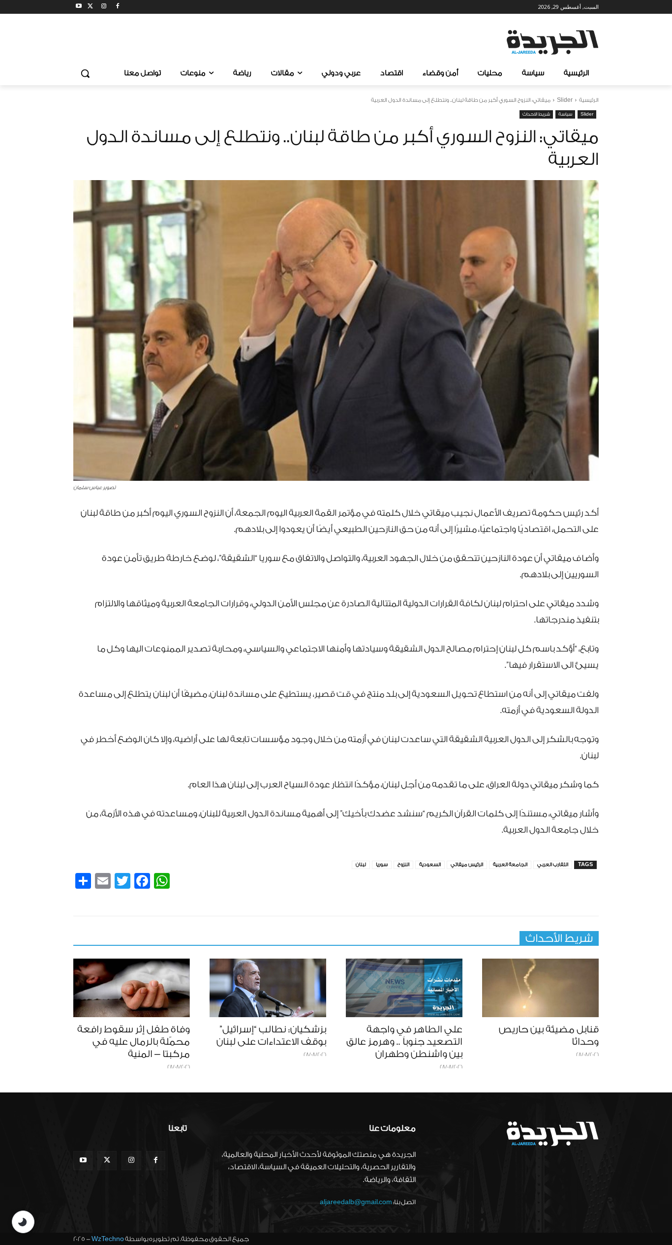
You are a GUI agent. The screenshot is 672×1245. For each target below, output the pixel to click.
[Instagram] (104, 7)
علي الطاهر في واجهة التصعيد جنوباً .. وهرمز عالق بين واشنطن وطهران (404, 1041)
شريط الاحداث (536, 114)
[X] (90, 7)
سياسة (565, 114)
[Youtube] (79, 7)
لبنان (361, 865)
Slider (565, 100)
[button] (85, 73)
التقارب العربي (552, 865)
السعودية (430, 865)
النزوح (403, 865)
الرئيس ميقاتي (467, 865)
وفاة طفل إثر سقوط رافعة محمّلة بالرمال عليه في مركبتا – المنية (133, 1041)
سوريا (382, 865)
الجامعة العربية (510, 865)
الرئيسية (589, 100)
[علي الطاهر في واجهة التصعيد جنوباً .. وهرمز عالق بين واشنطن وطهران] (404, 988)
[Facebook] (117, 7)
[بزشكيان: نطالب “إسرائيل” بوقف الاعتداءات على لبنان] (268, 988)
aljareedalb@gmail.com (356, 1202)
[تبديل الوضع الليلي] (23, 1222)
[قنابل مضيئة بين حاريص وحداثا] (540, 988)
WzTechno (108, 1239)
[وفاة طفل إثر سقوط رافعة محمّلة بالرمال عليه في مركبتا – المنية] (131, 988)
